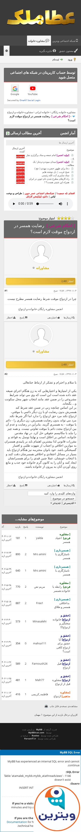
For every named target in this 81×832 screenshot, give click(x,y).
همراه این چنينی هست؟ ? (56, 182)
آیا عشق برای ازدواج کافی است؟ (63, 645)
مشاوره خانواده (36, 40)
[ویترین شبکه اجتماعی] (57, 808)
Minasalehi (39, 621)
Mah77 (39, 680)
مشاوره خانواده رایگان (63, 112)
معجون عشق (66, 51)
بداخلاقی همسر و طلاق (62, 605)
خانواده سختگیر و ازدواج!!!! (61, 623)
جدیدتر (57, 503)
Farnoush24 (39, 663)
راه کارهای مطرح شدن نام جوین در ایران (49, 178)
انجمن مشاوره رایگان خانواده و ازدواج (40, 309)
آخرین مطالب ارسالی (25, 133)
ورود (70, 59)
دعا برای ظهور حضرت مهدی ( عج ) (52, 168)
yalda (39, 538)
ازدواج (57, 696)
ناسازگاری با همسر (62, 556)
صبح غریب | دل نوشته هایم (55, 171)
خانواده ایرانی (42, 112)
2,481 (64, 281)
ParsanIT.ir (30, 738)
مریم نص (39, 587)
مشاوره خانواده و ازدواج (20, 112)
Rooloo (35, 735)
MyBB (39, 729)
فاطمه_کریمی (39, 694)
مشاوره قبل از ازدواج (61, 682)
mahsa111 (39, 643)
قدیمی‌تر (69, 503)
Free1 (39, 603)
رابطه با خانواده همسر (61, 588)
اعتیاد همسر (62, 540)
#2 (6, 373)
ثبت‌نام (55, 59)
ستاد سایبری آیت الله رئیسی (55, 175)
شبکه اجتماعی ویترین (64, 40)
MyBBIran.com (36, 732)
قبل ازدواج (63, 665)
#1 (6, 290)
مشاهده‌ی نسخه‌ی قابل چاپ (64, 706)
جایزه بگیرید (46, 51)
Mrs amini (39, 554)
